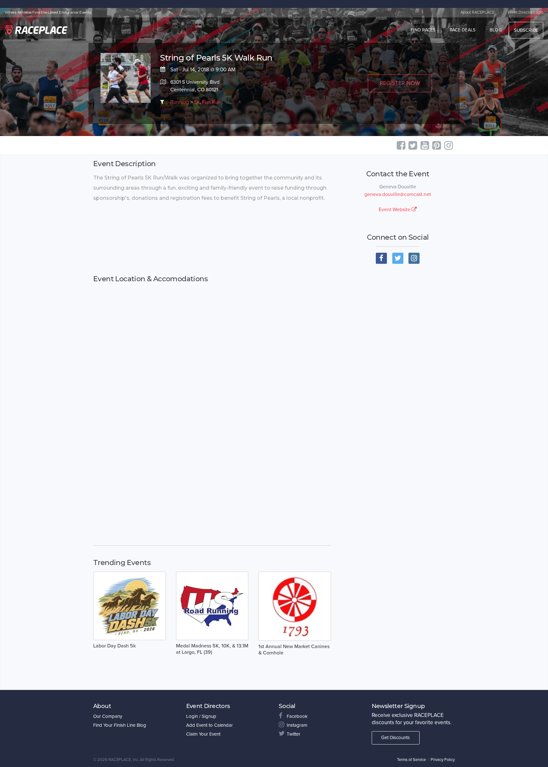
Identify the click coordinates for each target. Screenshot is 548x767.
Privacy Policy (443, 759)
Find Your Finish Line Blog (119, 725)
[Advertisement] (212, 239)
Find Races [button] (423, 30)
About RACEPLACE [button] (477, 12)
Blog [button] (496, 30)
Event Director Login (525, 12)
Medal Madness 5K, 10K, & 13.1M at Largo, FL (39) (212, 649)
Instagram (297, 725)
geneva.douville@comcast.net (397, 194)
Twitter (293, 734)
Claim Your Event (203, 734)
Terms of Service (411, 759)
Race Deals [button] (463, 30)
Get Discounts (395, 737)
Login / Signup (201, 716)
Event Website (395, 209)
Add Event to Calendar (209, 725)
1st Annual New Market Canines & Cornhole (293, 649)
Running (179, 102)
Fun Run (211, 102)
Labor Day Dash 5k (114, 646)
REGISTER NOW (400, 83)
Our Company (107, 716)
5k (196, 102)
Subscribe (526, 30)
